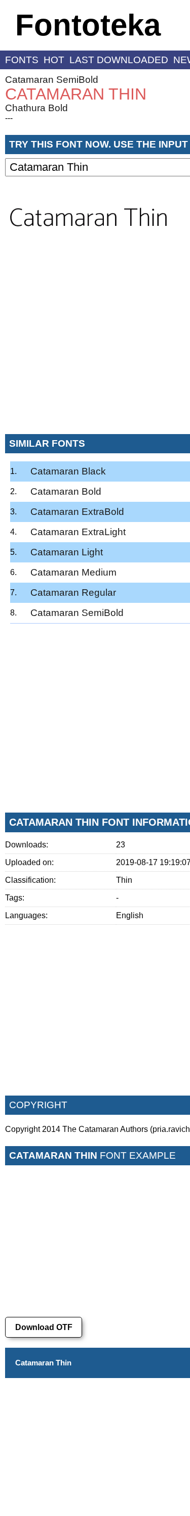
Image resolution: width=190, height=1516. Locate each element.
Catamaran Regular (73, 592)
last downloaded (118, 60)
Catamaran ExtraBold (77, 511)
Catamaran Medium (73, 572)
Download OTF (43, 1327)
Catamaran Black (68, 471)
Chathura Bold (36, 108)
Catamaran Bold (65, 491)
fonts (22, 60)
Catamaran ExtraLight (78, 532)
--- (9, 118)
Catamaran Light (66, 552)
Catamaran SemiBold (51, 79)
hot (54, 60)
